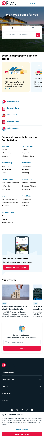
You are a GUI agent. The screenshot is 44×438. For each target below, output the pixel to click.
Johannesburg (6, 153)
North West (26, 163)
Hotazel (4, 216)
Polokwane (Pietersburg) (10, 202)
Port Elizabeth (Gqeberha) (10, 183)
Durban (24, 149)
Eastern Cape (7, 179)
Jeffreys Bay (6, 186)
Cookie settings (22, 429)
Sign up (32, 3)
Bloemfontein (26, 199)
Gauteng (5, 146)
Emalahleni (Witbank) (29, 186)
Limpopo (5, 196)
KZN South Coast (28, 156)
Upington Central (7, 222)
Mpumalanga (27, 179)
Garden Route (6, 169)
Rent (32, 28)
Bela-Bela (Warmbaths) (9, 199)
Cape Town (5, 166)
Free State (26, 196)
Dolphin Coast (27, 153)
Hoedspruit (5, 206)
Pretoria (4, 149)
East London (6, 189)
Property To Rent (8, 379)
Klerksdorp (25, 173)
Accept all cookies (22, 434)
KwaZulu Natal (28, 146)
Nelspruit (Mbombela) (29, 183)
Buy (12, 28)
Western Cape (7, 163)
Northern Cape (8, 212)
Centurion (5, 156)
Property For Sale (8, 373)
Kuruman (4, 219)
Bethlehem (25, 206)
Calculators (6, 393)
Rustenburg (26, 169)
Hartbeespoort (27, 166)
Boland (4, 173)
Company (5, 400)
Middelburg (26, 189)
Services (5, 386)
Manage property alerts (16, 267)
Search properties (11, 89)
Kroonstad (25, 202)
